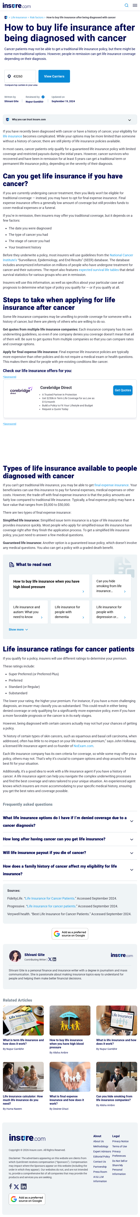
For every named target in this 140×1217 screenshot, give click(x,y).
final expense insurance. (112, 485)
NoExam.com (83, 746)
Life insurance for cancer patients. (51, 906)
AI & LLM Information (100, 1179)
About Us (98, 1141)
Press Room (100, 1171)
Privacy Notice (120, 1141)
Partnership (100, 1166)
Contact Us (99, 1161)
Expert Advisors (102, 1151)
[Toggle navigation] (134, 5)
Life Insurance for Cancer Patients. (50, 898)
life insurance (12, 136)
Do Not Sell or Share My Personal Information (119, 1167)
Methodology (100, 1146)
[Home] (5, 18)
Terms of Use (119, 1146)
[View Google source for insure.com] (70, 934)
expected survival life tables (99, 270)
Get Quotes (123, 390)
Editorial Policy (101, 1156)
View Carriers (54, 76)
